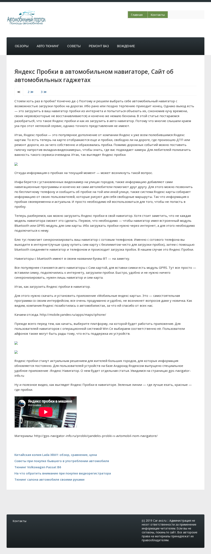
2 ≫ (31, 92)
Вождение (126, 46)
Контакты (158, 15)
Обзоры (21, 46)
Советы (74, 46)
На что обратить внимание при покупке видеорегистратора (62, 473)
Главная (137, 15)
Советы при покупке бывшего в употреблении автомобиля (61, 461)
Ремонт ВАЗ (99, 46)
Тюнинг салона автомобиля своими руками (49, 479)
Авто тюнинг (48, 46)
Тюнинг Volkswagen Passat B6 (37, 467)
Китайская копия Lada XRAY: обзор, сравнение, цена (55, 455)
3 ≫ (44, 92)
